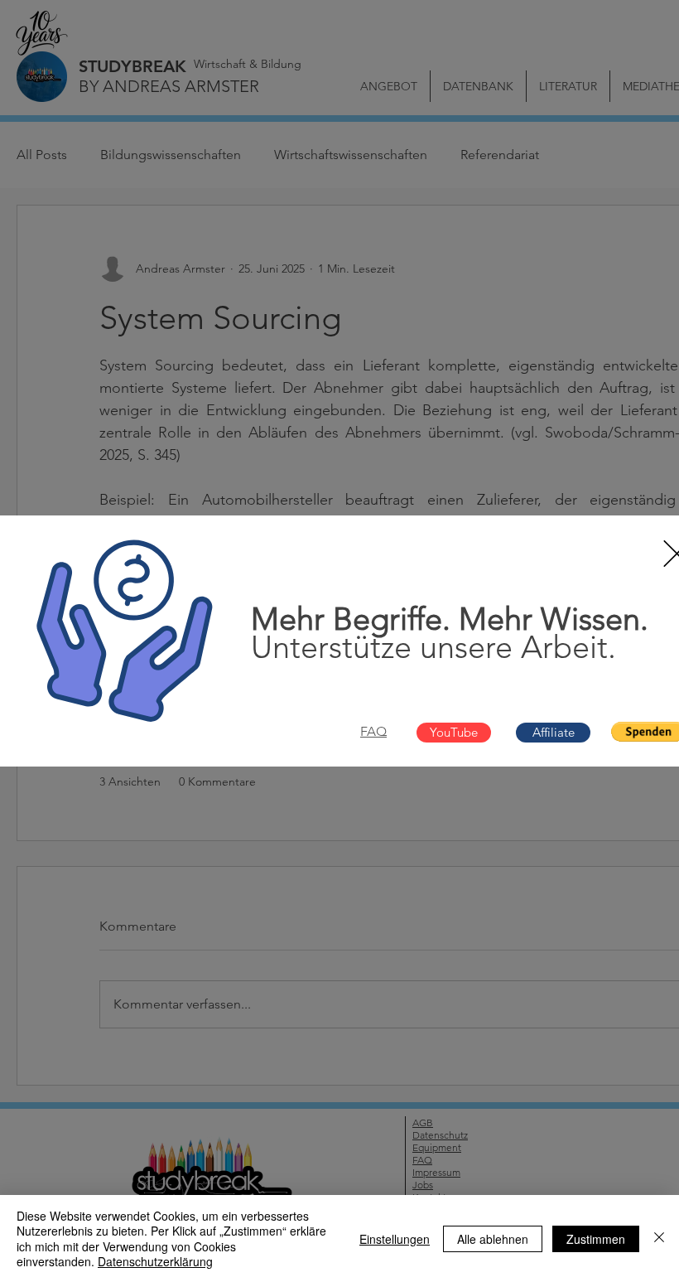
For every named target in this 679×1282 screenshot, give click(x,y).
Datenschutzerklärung (155, 1261)
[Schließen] (659, 1238)
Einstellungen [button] (394, 1239)
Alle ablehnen (492, 1239)
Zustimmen (595, 1239)
